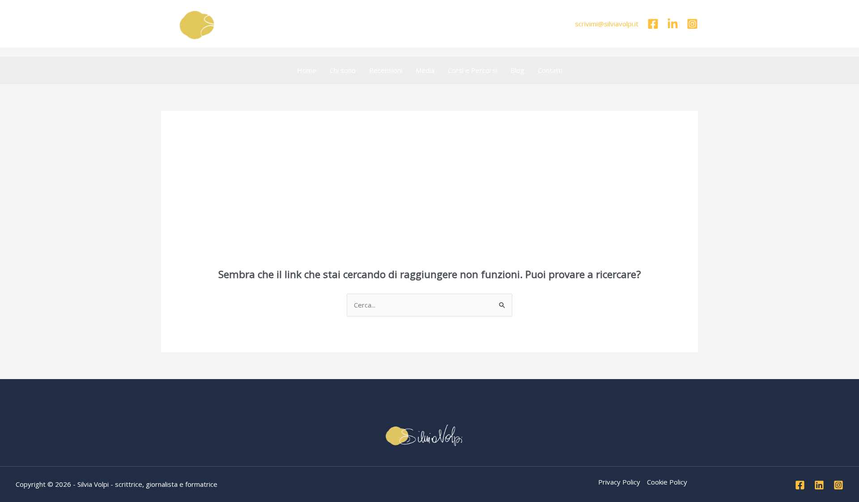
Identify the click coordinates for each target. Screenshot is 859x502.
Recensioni (385, 70)
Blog (517, 70)
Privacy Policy (619, 481)
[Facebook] (653, 24)
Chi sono (343, 70)
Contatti (550, 70)
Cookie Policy (667, 481)
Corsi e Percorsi (472, 70)
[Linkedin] (672, 24)
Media (425, 70)
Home (306, 70)
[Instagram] (692, 24)
